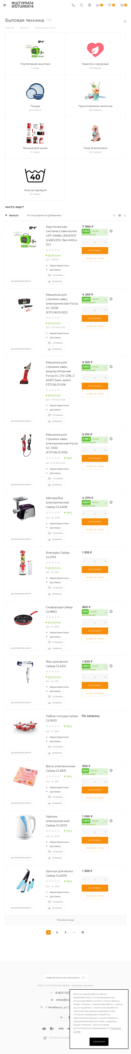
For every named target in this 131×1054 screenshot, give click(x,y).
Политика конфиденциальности (68, 1038)
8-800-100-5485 (66, 993)
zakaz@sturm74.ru (68, 999)
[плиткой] (114, 215)
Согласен (99, 1042)
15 (83, 932)
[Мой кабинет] (89, 5)
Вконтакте (61, 1017)
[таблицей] (124, 215)
